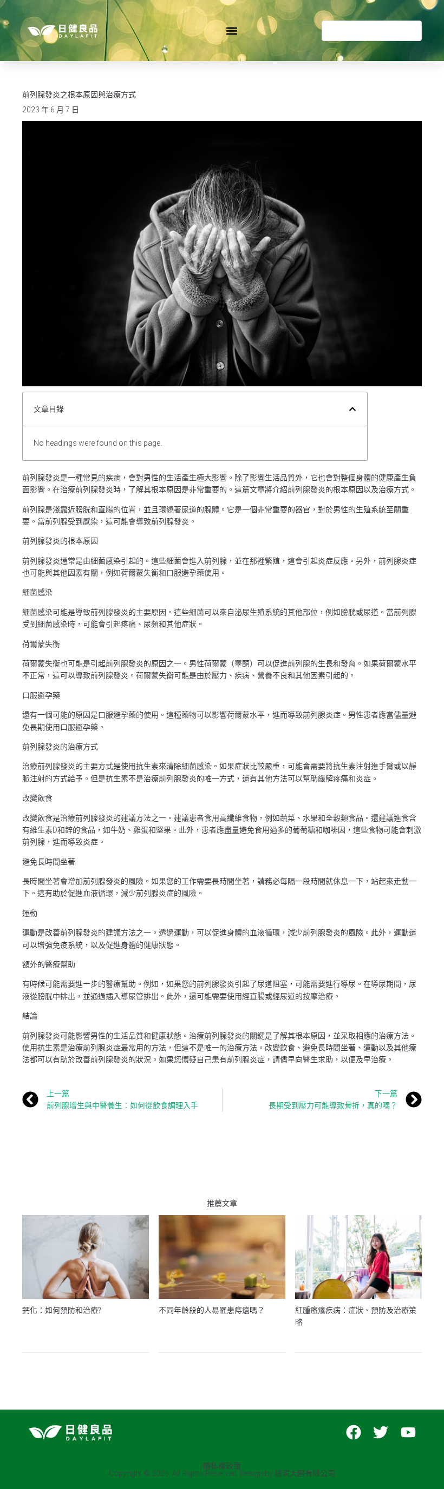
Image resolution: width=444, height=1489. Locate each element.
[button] (232, 30)
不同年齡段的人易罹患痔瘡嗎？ (212, 1310)
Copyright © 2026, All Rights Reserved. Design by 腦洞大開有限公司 (222, 1473)
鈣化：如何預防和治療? (61, 1310)
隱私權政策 (222, 1465)
